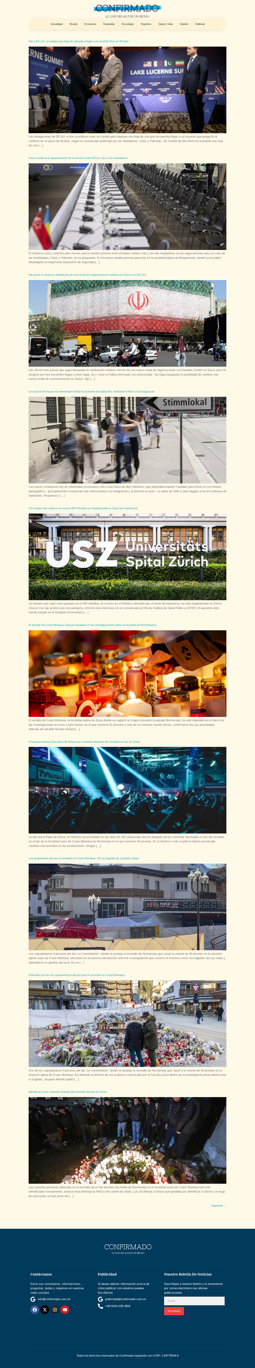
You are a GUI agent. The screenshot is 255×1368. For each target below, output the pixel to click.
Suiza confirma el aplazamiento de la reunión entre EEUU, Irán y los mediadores (78, 158)
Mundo (73, 24)
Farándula (108, 24)
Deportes (146, 24)
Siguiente (218, 1205)
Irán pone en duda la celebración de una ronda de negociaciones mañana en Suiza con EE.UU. (87, 274)
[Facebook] (34, 1309)
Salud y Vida (165, 24)
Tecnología (128, 24)
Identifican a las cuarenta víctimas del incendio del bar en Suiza (68, 1091)
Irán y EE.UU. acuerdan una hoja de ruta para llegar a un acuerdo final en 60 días (79, 41)
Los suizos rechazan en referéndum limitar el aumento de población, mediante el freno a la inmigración (92, 391)
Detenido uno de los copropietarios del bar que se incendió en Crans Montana (77, 975)
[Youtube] (65, 1309)
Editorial (200, 24)
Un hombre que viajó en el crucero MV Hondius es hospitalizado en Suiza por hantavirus (83, 508)
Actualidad (56, 24)
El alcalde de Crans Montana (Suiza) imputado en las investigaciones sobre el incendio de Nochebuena (92, 625)
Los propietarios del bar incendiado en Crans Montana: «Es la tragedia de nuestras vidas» (84, 858)
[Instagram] (54, 1309)
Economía (90, 24)
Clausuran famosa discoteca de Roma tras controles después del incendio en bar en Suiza (84, 741)
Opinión (184, 24)
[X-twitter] (44, 1309)
